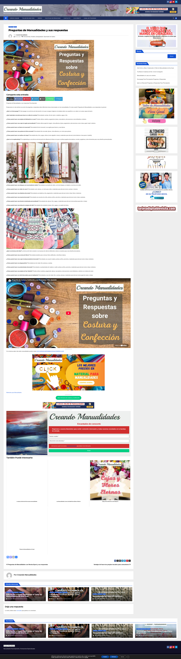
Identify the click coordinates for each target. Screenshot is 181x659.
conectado (18, 610)
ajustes (86, 657)
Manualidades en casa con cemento (107, 596)
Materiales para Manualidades (14, 392)
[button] (173, 18)
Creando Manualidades (21, 35)
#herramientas (26, 36)
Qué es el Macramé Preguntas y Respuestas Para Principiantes (153, 83)
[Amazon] (156, 162)
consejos (11, 26)
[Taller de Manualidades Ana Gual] (156, 106)
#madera (33, 36)
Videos (40, 18)
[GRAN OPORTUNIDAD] (156, 35)
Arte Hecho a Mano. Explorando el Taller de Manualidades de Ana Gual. (24, 595)
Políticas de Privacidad (53, 18)
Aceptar (105, 656)
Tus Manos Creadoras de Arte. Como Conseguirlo (64, 595)
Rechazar (114, 656)
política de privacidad (72, 446)
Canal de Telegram (90, 18)
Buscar (139, 51)
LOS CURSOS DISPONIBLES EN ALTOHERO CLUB (50, 351)
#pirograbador (39, 36)
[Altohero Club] (156, 140)
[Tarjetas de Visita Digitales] (156, 186)
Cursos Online (14, 18)
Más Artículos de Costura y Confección (68, 397)
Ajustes (122, 656)
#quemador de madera (49, 36)
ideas (15, 26)
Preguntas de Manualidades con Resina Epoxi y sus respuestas (28, 564)
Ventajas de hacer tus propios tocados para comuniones (111, 564)
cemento (95, 630)
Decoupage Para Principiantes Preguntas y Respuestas (151, 79)
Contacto (67, 18)
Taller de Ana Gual (28, 18)
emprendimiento (15, 592)
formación (21, 592)
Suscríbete (77, 18)
